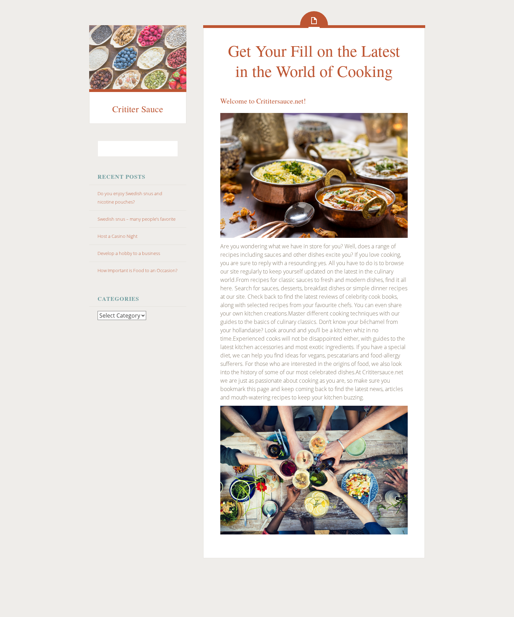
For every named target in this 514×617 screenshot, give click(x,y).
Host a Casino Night (117, 236)
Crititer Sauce (137, 109)
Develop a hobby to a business (129, 253)
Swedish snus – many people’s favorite (137, 219)
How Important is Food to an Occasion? (137, 270)
